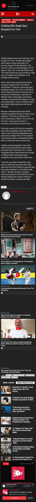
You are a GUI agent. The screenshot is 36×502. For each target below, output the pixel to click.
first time (6, 377)
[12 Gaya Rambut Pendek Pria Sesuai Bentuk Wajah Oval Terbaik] (6, 460)
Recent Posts (11, 187)
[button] (33, 14)
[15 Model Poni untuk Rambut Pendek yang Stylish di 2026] (6, 400)
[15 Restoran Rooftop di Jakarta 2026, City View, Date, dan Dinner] (6, 410)
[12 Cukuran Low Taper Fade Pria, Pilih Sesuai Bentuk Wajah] (6, 431)
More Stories (8, 383)
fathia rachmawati (18, 192)
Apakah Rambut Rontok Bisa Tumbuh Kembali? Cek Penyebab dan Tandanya (22, 420)
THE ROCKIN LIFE (30, 5)
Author (4, 187)
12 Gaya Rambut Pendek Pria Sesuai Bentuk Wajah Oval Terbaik (23, 459)
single (14, 377)
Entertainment (18, 20)
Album (8, 375)
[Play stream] (18, 473)
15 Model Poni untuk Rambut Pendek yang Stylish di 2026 (23, 399)
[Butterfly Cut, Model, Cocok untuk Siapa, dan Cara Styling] (6, 390)
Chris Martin (18, 375)
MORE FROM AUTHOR (25, 383)
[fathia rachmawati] (6, 196)
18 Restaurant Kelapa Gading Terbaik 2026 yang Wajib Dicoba (23, 449)
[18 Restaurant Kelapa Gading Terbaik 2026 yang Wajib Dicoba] (6, 449)
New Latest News (9, 22)
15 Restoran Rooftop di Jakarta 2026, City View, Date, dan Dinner (21, 409)
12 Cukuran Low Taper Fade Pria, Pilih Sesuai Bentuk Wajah (22, 430)
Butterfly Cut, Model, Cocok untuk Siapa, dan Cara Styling (22, 389)
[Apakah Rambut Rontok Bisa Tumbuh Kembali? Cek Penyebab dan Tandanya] (6, 420)
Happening (6, 20)
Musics (30, 20)
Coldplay (30, 375)
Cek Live (30, 498)
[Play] (4, 5)
